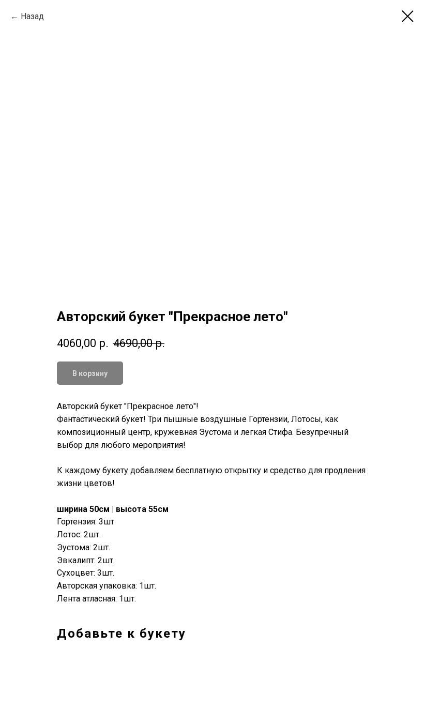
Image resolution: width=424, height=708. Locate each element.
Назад (32, 16)
